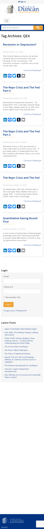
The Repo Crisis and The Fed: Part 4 (21, 89)
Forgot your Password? (15, 311)
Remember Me (12, 297)
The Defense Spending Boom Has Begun (21, 366)
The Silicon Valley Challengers (16, 350)
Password (8, 287)
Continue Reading (32, 70)
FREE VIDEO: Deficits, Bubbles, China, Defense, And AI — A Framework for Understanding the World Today (20, 340)
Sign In (23, 1)
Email (6, 276)
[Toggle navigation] (6, 21)
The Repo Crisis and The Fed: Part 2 (21, 133)
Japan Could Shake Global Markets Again (21, 329)
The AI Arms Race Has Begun (16, 347)
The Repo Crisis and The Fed (21, 177)
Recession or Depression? (19, 44)
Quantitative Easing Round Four (20, 219)
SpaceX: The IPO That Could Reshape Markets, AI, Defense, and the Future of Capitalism (20, 359)
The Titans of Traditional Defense (17, 354)
